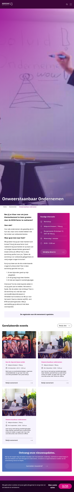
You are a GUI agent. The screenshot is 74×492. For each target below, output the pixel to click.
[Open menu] (71, 4)
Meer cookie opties (52, 486)
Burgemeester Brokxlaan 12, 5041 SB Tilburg (54, 232)
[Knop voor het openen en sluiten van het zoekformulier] (67, 4)
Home (5, 207)
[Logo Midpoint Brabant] (7, 4)
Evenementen (13, 207)
